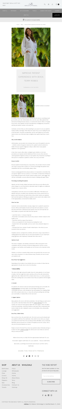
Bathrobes (13, 10)
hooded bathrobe (16, 288)
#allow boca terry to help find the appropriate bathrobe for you (31, 337)
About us (26, 15)
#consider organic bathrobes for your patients (25, 340)
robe (46, 175)
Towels (35, 10)
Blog (13, 382)
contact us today (24, 329)
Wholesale (27, 365)
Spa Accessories (24, 10)
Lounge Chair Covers (45, 10)
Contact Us (15, 385)
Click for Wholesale (57, 15)
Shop (4, 365)
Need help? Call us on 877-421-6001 (11, 4)
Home (14, 375)
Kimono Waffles (16, 268)
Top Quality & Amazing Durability (32, 19)
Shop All (4, 378)
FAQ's (14, 368)
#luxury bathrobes (44, 340)
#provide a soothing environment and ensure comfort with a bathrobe (31, 345)
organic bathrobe (38, 302)
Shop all (5, 10)
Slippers (57, 10)
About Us (16, 365)
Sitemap (14, 387)
